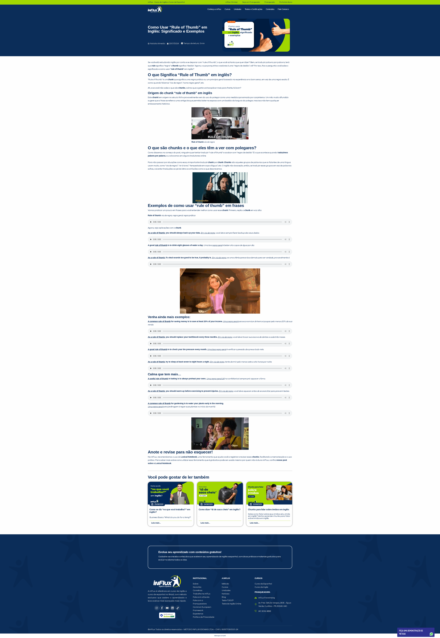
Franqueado (269, 2)
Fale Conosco (283, 9)
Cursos (227, 9)
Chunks (227, 162)
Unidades (237, 9)
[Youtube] (167, 608)
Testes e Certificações (253, 9)
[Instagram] (156, 608)
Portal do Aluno (285, 2)
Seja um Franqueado (251, 2)
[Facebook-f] (162, 608)
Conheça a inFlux (214, 9)
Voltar (404, 628)
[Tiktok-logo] (177, 608)
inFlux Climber (231, 2)
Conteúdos (270, 9)
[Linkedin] (172, 608)
